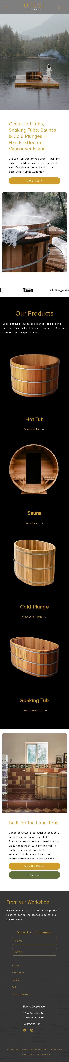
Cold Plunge (34, 607)
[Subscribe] (53, 952)
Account (16, 965)
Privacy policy (28, 1055)
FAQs (14, 987)
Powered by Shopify (38, 1050)
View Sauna (32, 523)
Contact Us (18, 972)
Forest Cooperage (22, 1050)
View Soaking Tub (32, 710)
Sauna (34, 513)
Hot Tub (34, 419)
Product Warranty (21, 994)
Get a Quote (34, 180)
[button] (6, 7)
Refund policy (56, 1050)
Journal (16, 980)
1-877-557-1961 (32, 1024)
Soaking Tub (34, 700)
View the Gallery (34, 866)
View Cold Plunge (32, 616)
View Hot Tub (32, 429)
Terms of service (43, 1055)
